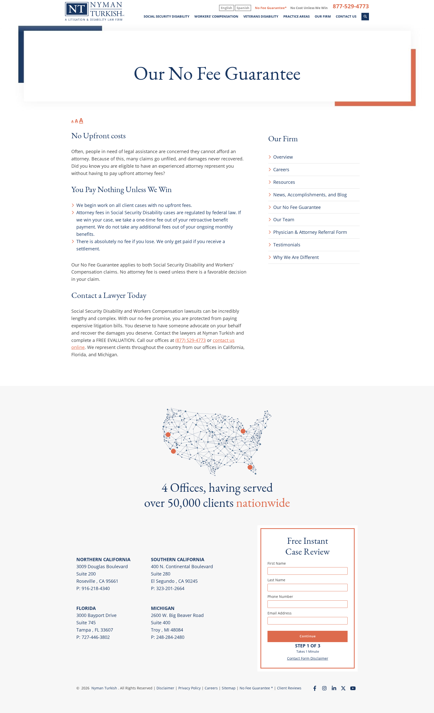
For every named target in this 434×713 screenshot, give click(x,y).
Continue (308, 636)
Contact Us (346, 16)
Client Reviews (289, 688)
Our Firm (323, 16)
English (226, 8)
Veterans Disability (260, 16)
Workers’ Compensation (216, 16)
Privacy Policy (189, 688)
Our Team (283, 219)
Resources (284, 182)
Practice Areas (296, 16)
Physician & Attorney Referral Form (310, 232)
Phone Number (280, 596)
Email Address (279, 613)
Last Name (276, 579)
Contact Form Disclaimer (307, 658)
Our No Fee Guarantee (297, 207)
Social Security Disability (166, 16)
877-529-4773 (351, 6)
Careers (281, 169)
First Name (276, 563)
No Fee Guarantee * (256, 688)
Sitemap (229, 688)
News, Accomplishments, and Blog (310, 195)
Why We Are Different (296, 257)
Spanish (243, 8)
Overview (283, 157)
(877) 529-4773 (190, 340)
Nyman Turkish (104, 688)
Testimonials (286, 245)
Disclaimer (165, 688)
